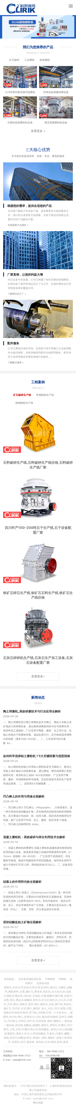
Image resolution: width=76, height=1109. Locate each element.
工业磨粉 (29, 59)
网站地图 (38, 1102)
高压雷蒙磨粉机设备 (56, 122)
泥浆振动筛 (43, 983)
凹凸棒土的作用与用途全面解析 (24, 796)
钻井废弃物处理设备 (30, 979)
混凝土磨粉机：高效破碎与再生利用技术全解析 (34, 837)
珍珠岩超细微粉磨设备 (56, 92)
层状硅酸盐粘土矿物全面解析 (22, 922)
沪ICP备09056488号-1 (33, 1085)
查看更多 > (38, 131)
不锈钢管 (50, 979)
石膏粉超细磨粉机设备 (20, 122)
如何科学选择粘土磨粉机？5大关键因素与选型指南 (36, 756)
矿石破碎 (14, 59)
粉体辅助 (45, 59)
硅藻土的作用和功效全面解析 (22, 881)
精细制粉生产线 (24, 402)
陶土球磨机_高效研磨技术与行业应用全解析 (32, 711)
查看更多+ (38, 676)
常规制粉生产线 (45, 394)
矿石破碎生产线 (22, 394)
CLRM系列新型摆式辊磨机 (20, 92)
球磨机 (62, 979)
